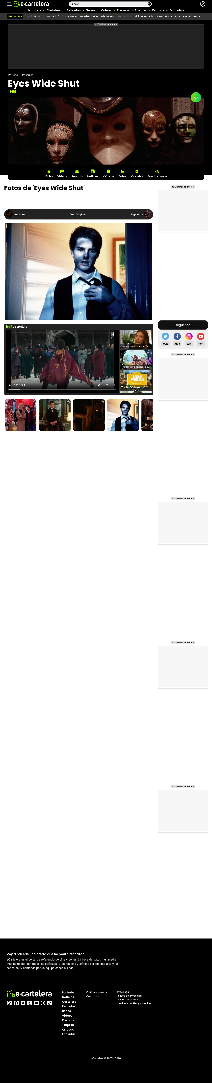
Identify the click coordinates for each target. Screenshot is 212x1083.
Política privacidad (129, 995)
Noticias (34, 10)
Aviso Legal (123, 992)
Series (90, 10)
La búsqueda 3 (51, 16)
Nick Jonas (141, 16)
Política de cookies (127, 999)
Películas (74, 10)
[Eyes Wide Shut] (20, 415)
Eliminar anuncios (107, 24)
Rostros (140, 10)
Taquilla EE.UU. (32, 16)
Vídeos (106, 10)
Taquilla (68, 1025)
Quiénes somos (96, 992)
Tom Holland (125, 16)
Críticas (158, 10)
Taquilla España (89, 16)
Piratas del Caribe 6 (200, 16)
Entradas (177, 10)
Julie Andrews (108, 16)
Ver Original (77, 214)
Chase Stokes (70, 16)
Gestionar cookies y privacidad (134, 1003)
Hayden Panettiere (176, 16)
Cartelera (54, 10)
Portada (13, 75)
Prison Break (156, 16)
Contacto (92, 996)
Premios (123, 10)
